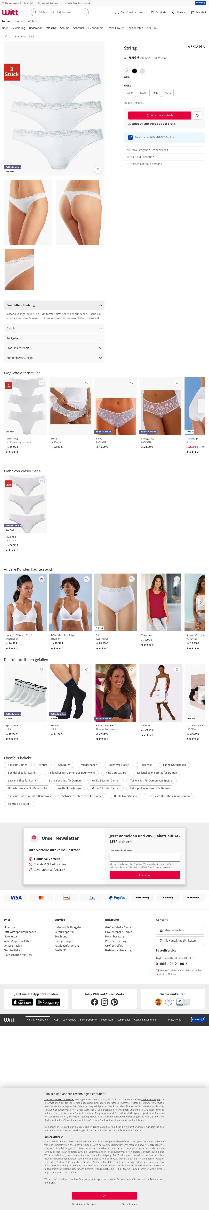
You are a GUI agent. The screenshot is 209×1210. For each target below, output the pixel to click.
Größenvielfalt (114, 945)
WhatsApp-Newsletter (17, 941)
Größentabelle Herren (118, 932)
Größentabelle (136, 103)
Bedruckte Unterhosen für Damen (169, 796)
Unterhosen (20, 36)
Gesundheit (95, 28)
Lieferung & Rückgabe (68, 927)
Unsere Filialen (13, 945)
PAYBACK (60, 950)
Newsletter (10, 936)
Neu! (5, 28)
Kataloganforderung (67, 945)
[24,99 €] (25, 602)
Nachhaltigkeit (13, 950)
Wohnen (33, 21)
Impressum (107, 1019)
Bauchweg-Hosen (118, 765)
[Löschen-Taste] (85, 12)
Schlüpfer (64, 765)
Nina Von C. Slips (115, 772)
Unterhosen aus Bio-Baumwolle (27, 788)
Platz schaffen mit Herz (18, 955)
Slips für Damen (18, 765)
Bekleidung (18, 28)
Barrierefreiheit (88, 1019)
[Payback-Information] (198, 1019)
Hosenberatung (115, 936)
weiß (127, 76)
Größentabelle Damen (119, 927)
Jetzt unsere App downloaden (36, 994)
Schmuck (78, 28)
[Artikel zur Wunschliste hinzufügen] (197, 116)
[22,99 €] (70, 406)
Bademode (35, 28)
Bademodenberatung (118, 950)
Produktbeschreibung (21, 305)
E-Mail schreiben (172, 931)
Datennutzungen (150, 1099)
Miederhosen (89, 765)
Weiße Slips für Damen (106, 780)
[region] (104, 1149)
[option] (126, 71)
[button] (5, 36)
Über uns (9, 927)
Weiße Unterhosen (69, 788)
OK (104, 1195)
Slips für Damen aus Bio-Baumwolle (30, 796)
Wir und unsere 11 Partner (59, 1099)
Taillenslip (146, 765)
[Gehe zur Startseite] (10, 12)
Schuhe (64, 28)
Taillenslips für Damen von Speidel (151, 780)
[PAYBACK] (200, 3)
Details (11, 328)
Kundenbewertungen (20, 358)
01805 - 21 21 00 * (171, 963)
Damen (6, 21)
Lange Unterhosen (174, 765)
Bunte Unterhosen (125, 796)
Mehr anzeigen (163, 867)
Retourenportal (64, 932)
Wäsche (51, 28)
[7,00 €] (160, 602)
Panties (43, 765)
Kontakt (162, 920)
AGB (56, 1019)
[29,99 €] (160, 693)
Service (60, 920)
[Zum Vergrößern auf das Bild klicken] (98, 169)
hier (157, 1116)
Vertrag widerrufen (37, 1019)
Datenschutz (69, 1019)
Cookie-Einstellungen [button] (145, 1019)
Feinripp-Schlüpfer (19, 804)
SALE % (151, 28)
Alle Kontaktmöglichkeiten (180, 940)
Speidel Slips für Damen (22, 772)
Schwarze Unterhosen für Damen (82, 796)
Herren (19, 21)
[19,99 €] (70, 602)
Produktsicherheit (18, 348)
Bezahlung (61, 936)
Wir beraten (136, 28)
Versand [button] (162, 58)
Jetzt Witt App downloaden (20, 932)
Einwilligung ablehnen (84, 1204)
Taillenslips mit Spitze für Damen (157, 772)
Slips (31, 36)
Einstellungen (129, 1204)
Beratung (112, 920)
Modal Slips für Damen (106, 788)
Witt (7, 920)
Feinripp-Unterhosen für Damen (150, 788)
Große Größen (116, 28)
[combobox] (67, 12)
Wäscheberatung (115, 941)
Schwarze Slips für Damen (65, 780)
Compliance (123, 1019)
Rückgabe (12, 338)
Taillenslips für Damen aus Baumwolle (71, 772)
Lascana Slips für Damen (23, 780)
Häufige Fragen (64, 941)
